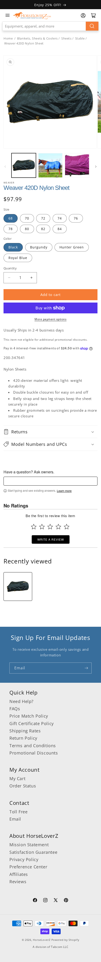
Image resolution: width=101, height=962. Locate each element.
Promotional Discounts (33, 753)
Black (13, 247)
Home (8, 38)
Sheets (66, 38)
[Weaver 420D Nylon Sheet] (18, 586)
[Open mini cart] (93, 15)
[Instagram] (45, 901)
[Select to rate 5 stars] (66, 526)
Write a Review (50, 539)
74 (60, 218)
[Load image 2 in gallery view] (50, 165)
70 (27, 218)
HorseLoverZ (41, 940)
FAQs (14, 708)
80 (27, 229)
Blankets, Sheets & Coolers (37, 38)
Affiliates (18, 874)
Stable (80, 38)
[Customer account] (83, 15)
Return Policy (23, 738)
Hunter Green (71, 247)
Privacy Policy (23, 859)
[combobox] (50, 26)
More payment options (50, 319)
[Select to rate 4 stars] (58, 526)
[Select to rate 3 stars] (50, 526)
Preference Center (28, 867)
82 (43, 229)
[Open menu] (7, 15)
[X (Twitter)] (55, 901)
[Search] (92, 26)
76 (76, 218)
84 (60, 229)
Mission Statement (29, 844)
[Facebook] (35, 901)
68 (10, 218)
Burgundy (38, 247)
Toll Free (18, 811)
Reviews (17, 881)
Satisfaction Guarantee (33, 852)
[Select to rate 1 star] (33, 526)
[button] (50, 432)
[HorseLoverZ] (31, 15)
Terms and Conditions (32, 745)
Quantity (10, 268)
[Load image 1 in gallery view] (24, 165)
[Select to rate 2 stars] (42, 526)
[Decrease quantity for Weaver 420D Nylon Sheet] (9, 277)
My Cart (17, 778)
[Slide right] (96, 166)
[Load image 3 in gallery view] (77, 165)
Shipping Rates (25, 731)
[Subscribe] (86, 668)
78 (10, 229)
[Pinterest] (66, 901)
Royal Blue (17, 257)
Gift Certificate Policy (31, 723)
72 (43, 218)
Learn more (64, 491)
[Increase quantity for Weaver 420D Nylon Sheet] (31, 277)
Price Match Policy (28, 716)
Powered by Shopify (65, 940)
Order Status (22, 786)
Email (15, 819)
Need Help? (21, 701)
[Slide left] (5, 166)
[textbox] (50, 481)
